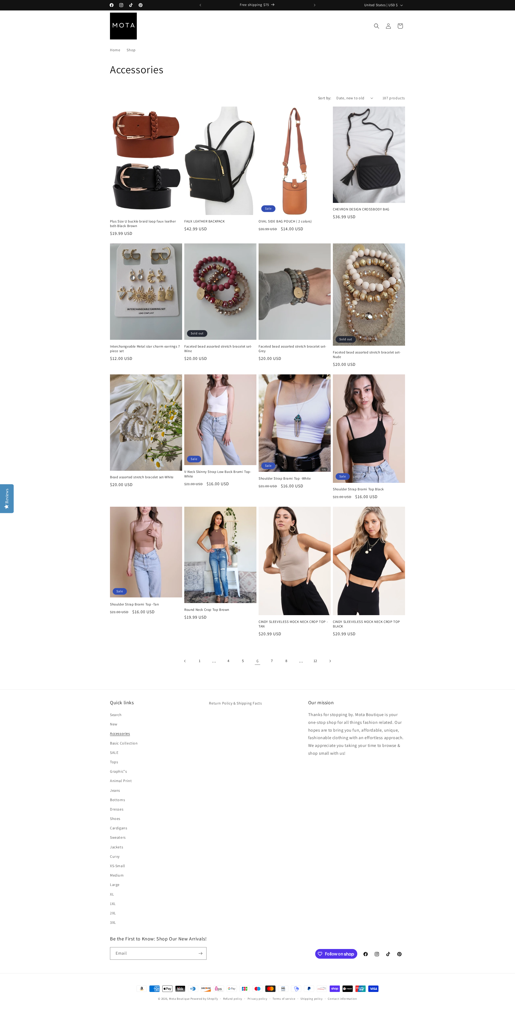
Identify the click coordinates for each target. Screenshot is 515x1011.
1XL (113, 903)
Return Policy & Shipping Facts (235, 703)
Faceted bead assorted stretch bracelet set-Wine (218, 348)
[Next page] (330, 661)
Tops (114, 762)
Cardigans (118, 828)
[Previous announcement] (200, 5)
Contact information (342, 999)
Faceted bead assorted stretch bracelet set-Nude (367, 354)
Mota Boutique (179, 999)
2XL (113, 913)
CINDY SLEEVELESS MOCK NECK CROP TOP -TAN (293, 624)
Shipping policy (311, 999)
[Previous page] (185, 661)
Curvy (115, 856)
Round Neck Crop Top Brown (206, 610)
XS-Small (117, 865)
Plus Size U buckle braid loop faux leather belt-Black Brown (143, 223)
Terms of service (284, 999)
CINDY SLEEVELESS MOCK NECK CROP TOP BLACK (366, 624)
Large (115, 884)
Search (116, 714)
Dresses (116, 809)
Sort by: (324, 98)
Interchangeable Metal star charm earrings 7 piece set (145, 348)
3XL (113, 922)
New (113, 724)
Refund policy (232, 999)
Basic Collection (124, 743)
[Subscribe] (200, 953)
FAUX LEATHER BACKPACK (204, 221)
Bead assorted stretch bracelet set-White (142, 477)
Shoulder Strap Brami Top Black (358, 489)
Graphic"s (118, 771)
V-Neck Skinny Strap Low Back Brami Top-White (217, 474)
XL (112, 894)
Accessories (120, 733)
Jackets (116, 847)
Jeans (115, 790)
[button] (376, 26)
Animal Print (121, 781)
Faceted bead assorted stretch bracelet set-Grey (292, 348)
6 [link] (257, 661)
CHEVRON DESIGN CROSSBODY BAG (361, 209)
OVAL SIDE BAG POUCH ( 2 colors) (285, 221)
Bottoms (117, 799)
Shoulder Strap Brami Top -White (285, 478)
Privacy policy (257, 999)
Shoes (115, 818)
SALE (114, 752)
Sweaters (118, 837)
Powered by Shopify (204, 999)
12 (315, 660)
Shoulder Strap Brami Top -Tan (134, 604)
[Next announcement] (315, 5)
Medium (117, 875)
